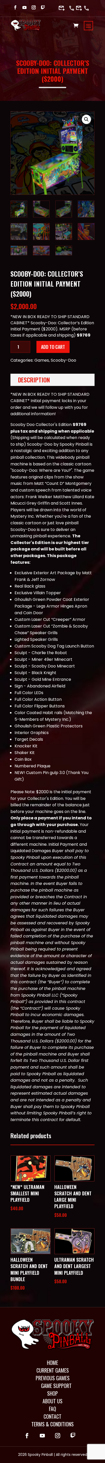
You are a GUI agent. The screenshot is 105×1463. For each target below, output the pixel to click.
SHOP (52, 1393)
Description (34, 379)
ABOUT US (52, 1401)
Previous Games (53, 1378)
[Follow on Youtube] (24, 7)
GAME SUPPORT (56, 1385)
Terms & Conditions (52, 1424)
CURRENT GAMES (52, 1370)
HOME (52, 1362)
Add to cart (53, 346)
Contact (52, 1416)
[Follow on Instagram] (34, 7)
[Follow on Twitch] (43, 7)
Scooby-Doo (63, 360)
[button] (86, 119)
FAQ (52, 1409)
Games (41, 360)
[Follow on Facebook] (15, 7)
